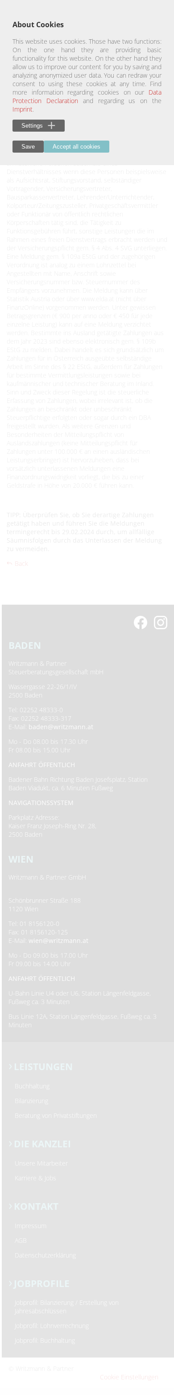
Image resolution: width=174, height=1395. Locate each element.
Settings (32, 125)
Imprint (22, 109)
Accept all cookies (76, 146)
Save (28, 146)
